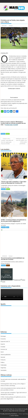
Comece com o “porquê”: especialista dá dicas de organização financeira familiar (7, 141)
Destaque (3, 133)
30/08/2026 (4, 256)
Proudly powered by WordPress (8, 413)
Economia (3, 339)
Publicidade (3, 365)
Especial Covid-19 (5, 341)
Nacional (3, 357)
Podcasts (3, 359)
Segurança (3, 367)
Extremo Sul (4, 349)
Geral (7, 227)
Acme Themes (15, 415)
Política (7, 265)
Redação (11, 25)
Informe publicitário (6, 354)
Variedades (3, 370)
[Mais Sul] (2, 14)
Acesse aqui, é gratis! (11, 124)
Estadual (3, 346)
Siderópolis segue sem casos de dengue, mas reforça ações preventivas (21, 141)
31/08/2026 (4, 179)
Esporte (7, 133)
